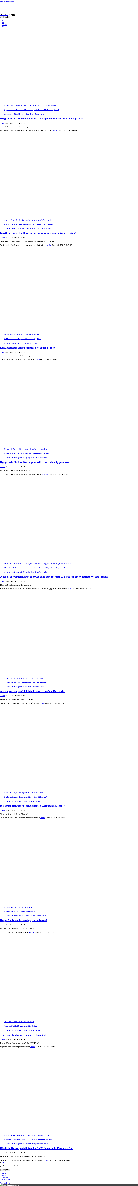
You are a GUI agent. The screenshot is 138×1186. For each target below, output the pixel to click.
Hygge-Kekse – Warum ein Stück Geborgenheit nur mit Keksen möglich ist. (30, 105)
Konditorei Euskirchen (31, 687)
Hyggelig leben (28, 458)
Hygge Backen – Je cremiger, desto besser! (19, 907)
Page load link (5, 1183)
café (13, 228)
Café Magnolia (21, 228)
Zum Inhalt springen (7, 1)
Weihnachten (33, 343)
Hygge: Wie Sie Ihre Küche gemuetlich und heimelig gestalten (25, 449)
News (42, 114)
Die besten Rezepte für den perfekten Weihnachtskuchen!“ (24, 793)
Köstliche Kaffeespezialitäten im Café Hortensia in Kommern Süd (26, 1135)
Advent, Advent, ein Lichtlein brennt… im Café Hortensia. (24, 678)
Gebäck (15, 114)
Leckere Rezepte (18, 343)
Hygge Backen (23, 114)
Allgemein (7, 114)
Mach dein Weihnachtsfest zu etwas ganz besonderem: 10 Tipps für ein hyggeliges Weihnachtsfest (37, 564)
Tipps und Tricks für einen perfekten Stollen (19, 1022)
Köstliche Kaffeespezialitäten (37, 228)
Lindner (2, 123)
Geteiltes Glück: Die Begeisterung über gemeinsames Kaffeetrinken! (27, 220)
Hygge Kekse (34, 114)
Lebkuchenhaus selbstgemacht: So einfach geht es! (21, 334)
